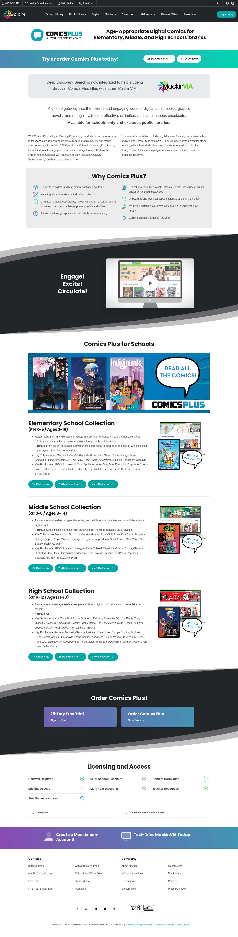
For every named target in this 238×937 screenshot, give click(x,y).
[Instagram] (233, 3)
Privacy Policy (183, 925)
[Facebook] (227, 3)
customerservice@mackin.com (139, 925)
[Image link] (77, 909)
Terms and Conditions (165, 925)
